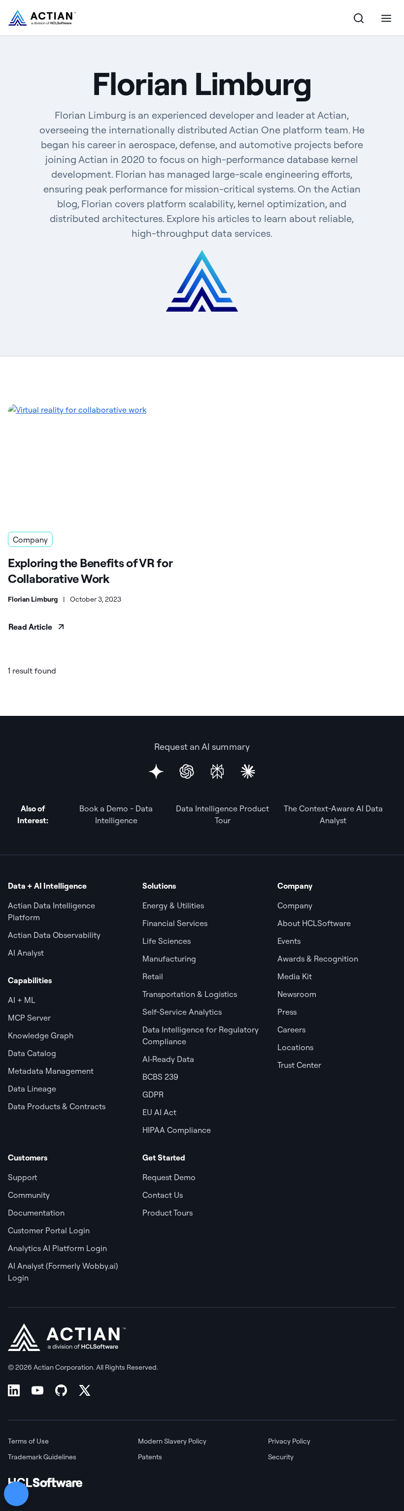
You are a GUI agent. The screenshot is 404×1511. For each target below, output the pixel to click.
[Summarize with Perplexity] (217, 771)
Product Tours (167, 1213)
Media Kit (294, 976)
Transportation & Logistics (189, 994)
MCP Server (29, 1018)
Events (289, 941)
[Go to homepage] (42, 18)
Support (22, 1177)
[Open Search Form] (359, 18)
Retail (152, 976)
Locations (295, 1047)
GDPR (153, 1094)
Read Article (30, 627)
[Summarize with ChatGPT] (186, 771)
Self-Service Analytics (182, 1012)
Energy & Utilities (173, 905)
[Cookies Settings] (16, 1493)
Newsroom (296, 994)
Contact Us (162, 1195)
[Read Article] (101, 462)
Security (281, 1456)
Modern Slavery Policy (172, 1441)
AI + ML (21, 1000)
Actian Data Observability (54, 935)
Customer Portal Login (49, 1230)
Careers (291, 1029)
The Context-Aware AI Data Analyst (333, 814)
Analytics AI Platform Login (57, 1248)
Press (287, 1012)
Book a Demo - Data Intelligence (116, 814)
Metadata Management (51, 1071)
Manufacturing (169, 959)
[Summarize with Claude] (247, 771)
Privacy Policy (289, 1441)
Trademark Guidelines (42, 1456)
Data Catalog (32, 1053)
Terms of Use (28, 1441)
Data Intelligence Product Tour (222, 814)
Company (30, 540)
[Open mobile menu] (386, 18)
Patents (150, 1456)
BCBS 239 (160, 1077)
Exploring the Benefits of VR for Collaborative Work (90, 570)
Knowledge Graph (40, 1035)
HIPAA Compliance (176, 1130)
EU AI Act (159, 1112)
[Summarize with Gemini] (156, 771)
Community (29, 1195)
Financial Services (174, 923)
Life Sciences (166, 941)
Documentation (36, 1213)
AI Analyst (26, 953)
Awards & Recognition (317, 959)
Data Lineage (32, 1088)
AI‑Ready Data (168, 1059)
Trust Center (299, 1065)
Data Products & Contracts (56, 1106)
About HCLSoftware (314, 923)
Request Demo (169, 1177)
